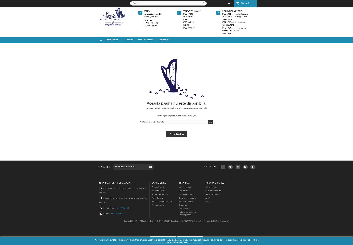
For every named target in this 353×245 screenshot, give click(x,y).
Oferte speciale (211, 187)
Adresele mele (157, 198)
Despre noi (183, 205)
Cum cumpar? (184, 209)
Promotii (129, 40)
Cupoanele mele (158, 205)
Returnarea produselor (187, 198)
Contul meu (159, 183)
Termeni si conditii (186, 202)
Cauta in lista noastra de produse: (153, 122)
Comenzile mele (158, 187)
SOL (207, 202)
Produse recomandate (145, 40)
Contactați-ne (184, 191)
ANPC (207, 198)
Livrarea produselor (186, 194)
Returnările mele (158, 191)
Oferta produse (112, 40)
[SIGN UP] (152, 167)
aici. (185, 242)
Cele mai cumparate (213, 191)
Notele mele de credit (160, 194)
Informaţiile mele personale (162, 202)
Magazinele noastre (186, 187)
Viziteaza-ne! (164, 40)
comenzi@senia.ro (117, 214)
